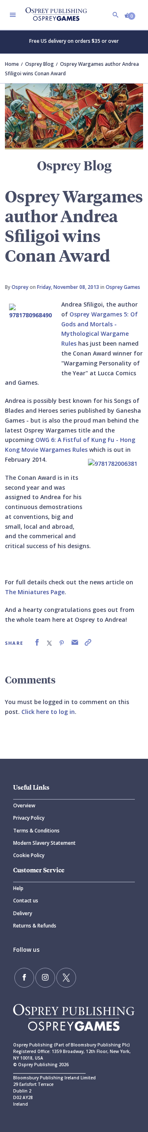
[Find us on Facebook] (24, 978)
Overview (24, 805)
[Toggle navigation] (12, 15)
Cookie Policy (28, 855)
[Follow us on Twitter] (66, 978)
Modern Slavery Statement (44, 842)
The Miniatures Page (35, 592)
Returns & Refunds (34, 925)
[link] (37, 642)
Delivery (22, 913)
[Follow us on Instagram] (45, 978)
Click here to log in (48, 712)
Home (12, 63)
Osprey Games (123, 287)
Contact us (25, 900)
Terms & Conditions (36, 830)
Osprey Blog (39, 63)
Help (18, 888)
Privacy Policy (28, 817)
